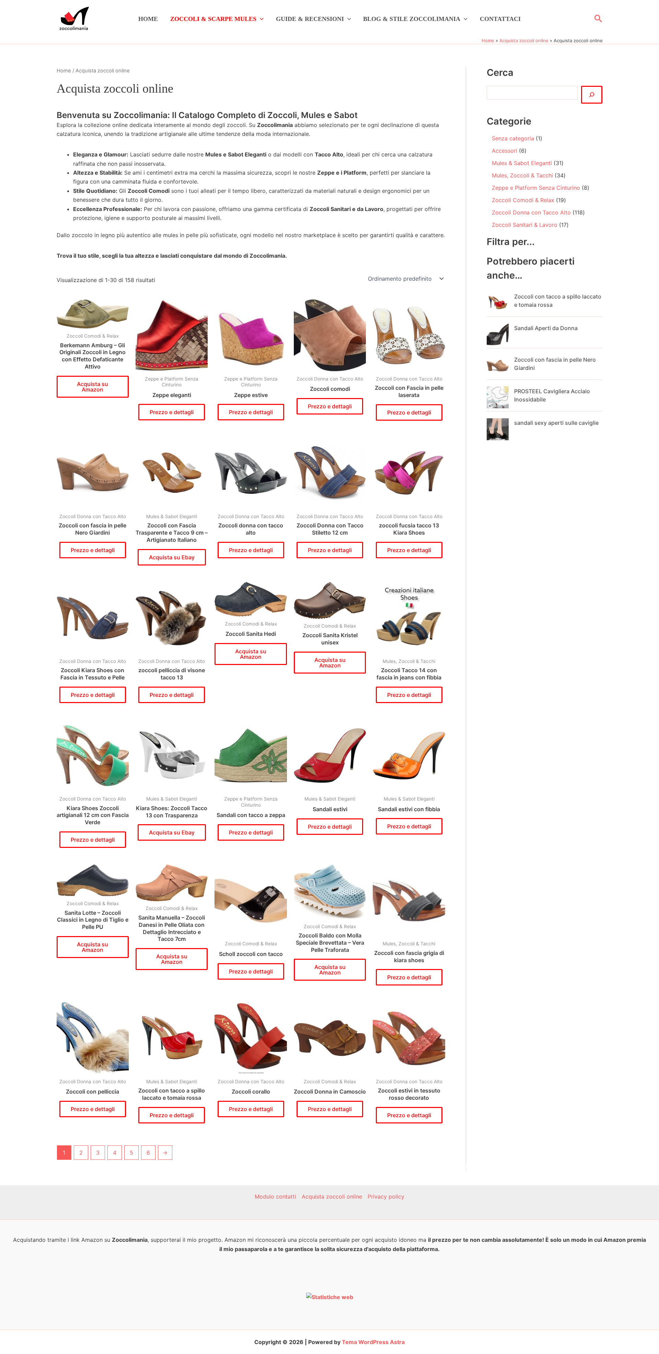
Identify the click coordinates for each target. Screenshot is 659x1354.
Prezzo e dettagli (172, 412)
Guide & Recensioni (310, 18)
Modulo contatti (275, 1196)
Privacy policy (386, 1196)
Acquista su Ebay (172, 557)
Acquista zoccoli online (332, 1196)
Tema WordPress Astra (373, 1342)
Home (148, 18)
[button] (260, 19)
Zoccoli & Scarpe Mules (213, 18)
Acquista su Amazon (92, 387)
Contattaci (500, 18)
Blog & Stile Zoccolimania (411, 18)
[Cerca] (591, 95)
